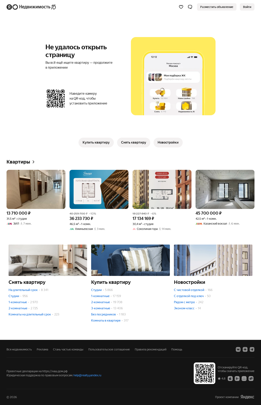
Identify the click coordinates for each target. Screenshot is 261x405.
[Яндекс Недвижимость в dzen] (245, 349)
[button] (190, 7)
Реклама (42, 349)
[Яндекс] (247, 397)
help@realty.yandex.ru (87, 375)
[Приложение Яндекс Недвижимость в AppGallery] (244, 378)
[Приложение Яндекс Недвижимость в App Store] (230, 378)
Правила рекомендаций (150, 349)
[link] (247, 7)
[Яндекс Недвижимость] (31, 7)
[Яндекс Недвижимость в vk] (238, 349)
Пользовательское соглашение (109, 349)
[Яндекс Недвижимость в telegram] (252, 349)
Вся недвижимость (19, 349)
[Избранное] (181, 7)
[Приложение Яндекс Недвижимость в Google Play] (237, 378)
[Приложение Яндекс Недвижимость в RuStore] (251, 378)
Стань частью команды (68, 349)
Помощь (176, 349)
